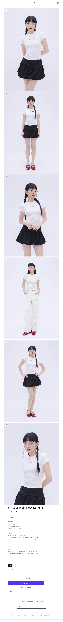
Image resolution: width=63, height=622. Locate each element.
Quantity (10, 569)
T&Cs (33, 615)
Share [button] (11, 591)
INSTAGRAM (47, 615)
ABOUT (14, 615)
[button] (5, 3)
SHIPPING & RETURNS (24, 615)
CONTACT (39, 615)
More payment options (26, 587)
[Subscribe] (44, 607)
